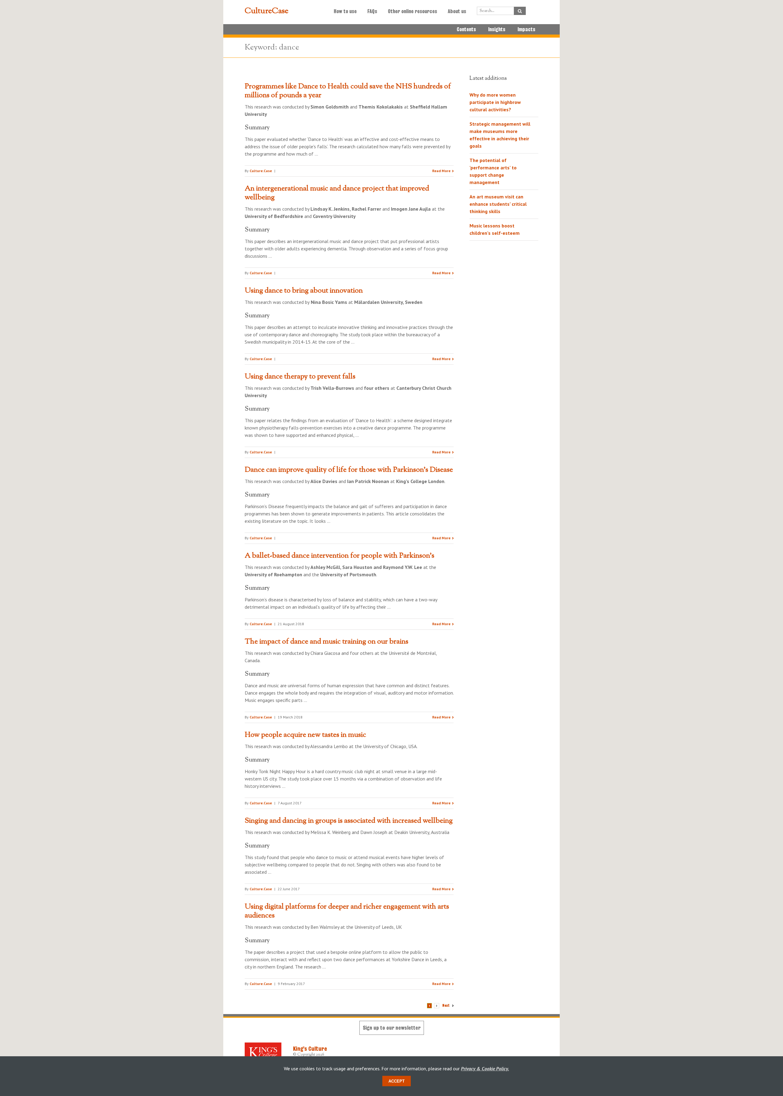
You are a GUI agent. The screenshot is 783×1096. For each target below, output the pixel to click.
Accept (396, 1081)
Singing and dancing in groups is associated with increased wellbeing (349, 821)
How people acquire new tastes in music (305, 735)
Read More (441, 170)
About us (457, 11)
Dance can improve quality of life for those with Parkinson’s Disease (349, 470)
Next (446, 1005)
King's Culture (310, 1048)
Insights (496, 29)
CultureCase (266, 11)
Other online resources (412, 11)
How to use (345, 11)
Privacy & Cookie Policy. (485, 1068)
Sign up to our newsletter (392, 1027)
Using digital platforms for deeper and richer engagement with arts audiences (347, 911)
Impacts (526, 29)
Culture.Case (261, 170)
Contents (466, 29)
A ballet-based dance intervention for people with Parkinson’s (339, 556)
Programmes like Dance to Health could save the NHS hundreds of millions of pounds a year (348, 91)
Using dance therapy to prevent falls (300, 376)
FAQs (372, 11)
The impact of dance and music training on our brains (326, 642)
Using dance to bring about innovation (304, 291)
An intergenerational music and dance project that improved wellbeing (337, 193)
